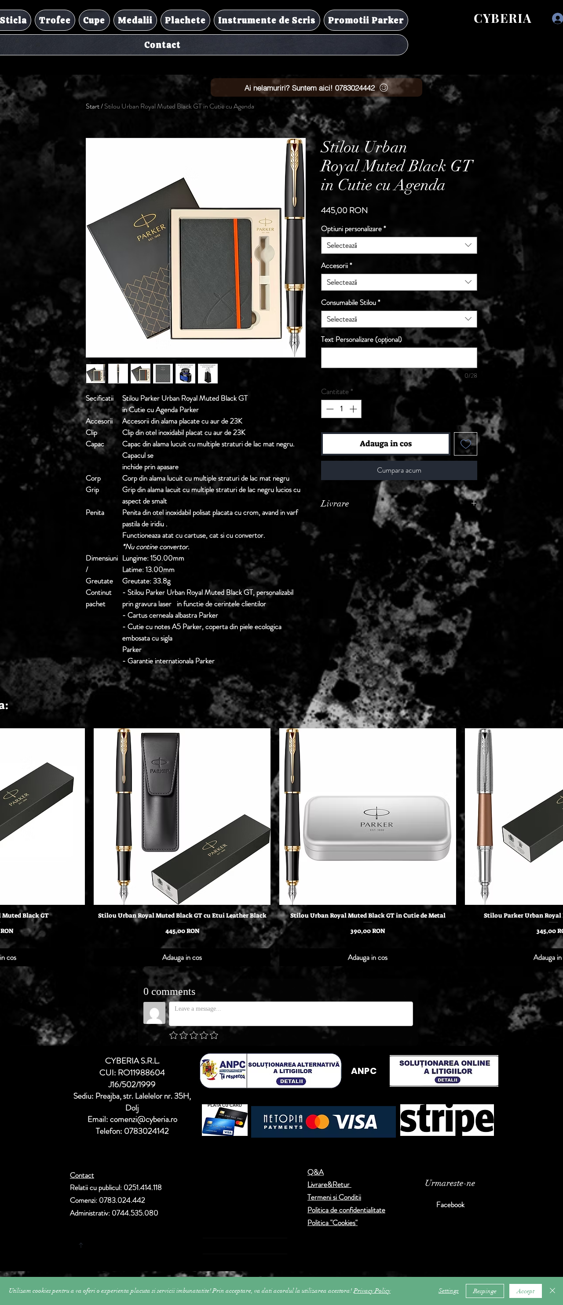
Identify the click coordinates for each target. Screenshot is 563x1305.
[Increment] (354, 409)
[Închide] (552, 1291)
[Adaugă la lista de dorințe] (465, 443)
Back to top (163, 1243)
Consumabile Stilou (350, 302)
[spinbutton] (341, 409)
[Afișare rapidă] (182, 816)
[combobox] (399, 245)
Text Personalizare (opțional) (361, 339)
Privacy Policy (372, 1290)
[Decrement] (329, 409)
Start (92, 106)
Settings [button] (449, 1290)
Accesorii (336, 265)
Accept (525, 1291)
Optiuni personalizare (353, 228)
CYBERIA (503, 18)
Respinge (485, 1291)
